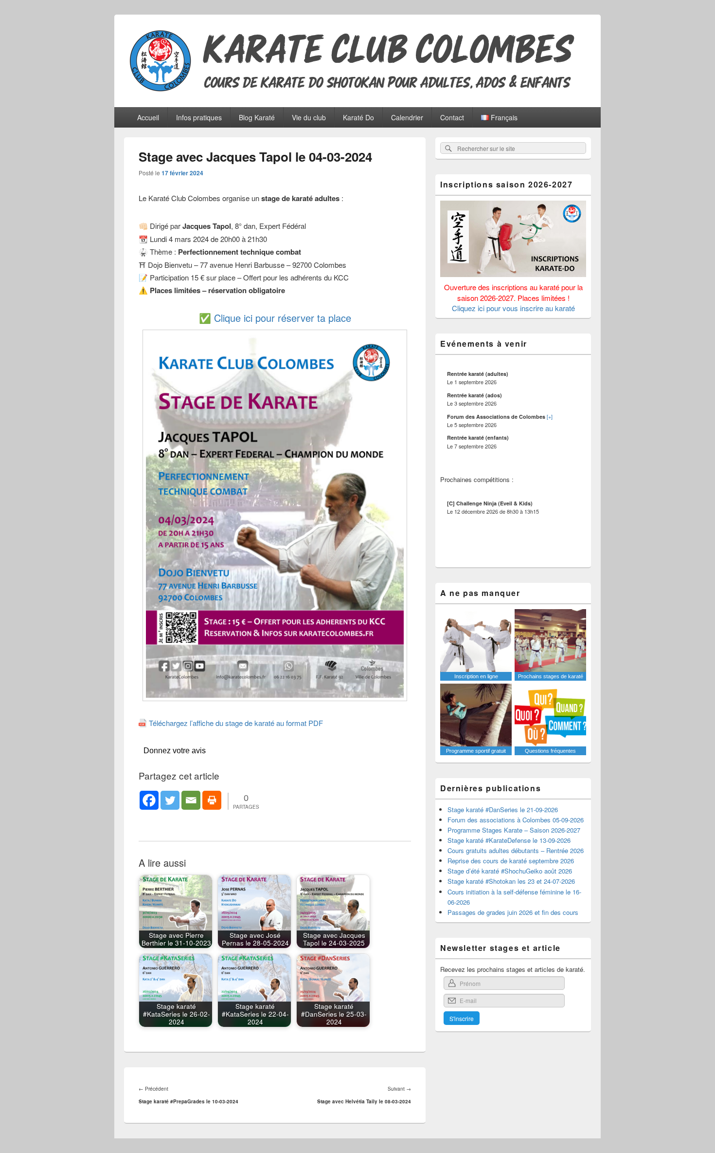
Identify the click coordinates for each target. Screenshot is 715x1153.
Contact (452, 117)
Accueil (148, 117)
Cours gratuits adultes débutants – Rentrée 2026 (515, 850)
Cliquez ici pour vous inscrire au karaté (513, 308)
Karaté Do (358, 117)
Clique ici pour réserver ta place (282, 318)
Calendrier (407, 117)
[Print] (211, 800)
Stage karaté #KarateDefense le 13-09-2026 (509, 840)
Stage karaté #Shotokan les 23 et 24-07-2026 (511, 881)
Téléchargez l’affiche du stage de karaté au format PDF (236, 723)
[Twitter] (170, 800)
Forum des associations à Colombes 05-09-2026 (515, 819)
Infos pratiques (199, 117)
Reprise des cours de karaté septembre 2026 (510, 860)
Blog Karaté (257, 117)
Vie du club (309, 117)
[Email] (190, 800)
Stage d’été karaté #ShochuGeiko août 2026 (509, 870)
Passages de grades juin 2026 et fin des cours (512, 912)
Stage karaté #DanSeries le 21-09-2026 (502, 809)
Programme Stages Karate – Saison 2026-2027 (513, 830)
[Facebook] (149, 800)
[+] (550, 416)
